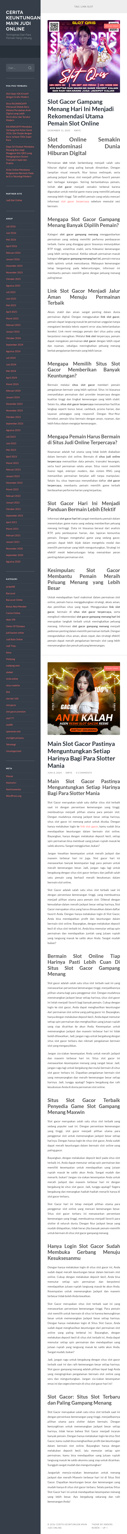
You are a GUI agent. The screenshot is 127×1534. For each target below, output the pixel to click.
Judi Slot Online (14, 200)
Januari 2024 (13, 397)
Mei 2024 (11, 371)
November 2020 (14, 548)
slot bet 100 (12, 698)
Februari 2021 (13, 535)
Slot (8, 691)
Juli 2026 (11, 226)
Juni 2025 (11, 298)
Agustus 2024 (13, 351)
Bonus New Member (16, 606)
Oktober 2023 (13, 417)
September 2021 (14, 515)
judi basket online (15, 632)
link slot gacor (89, 826)
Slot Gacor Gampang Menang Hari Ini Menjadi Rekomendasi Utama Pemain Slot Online (81, 112)
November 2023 (14, 410)
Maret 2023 (12, 463)
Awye (77, 130)
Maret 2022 (12, 489)
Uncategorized (13, 751)
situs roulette (13, 685)
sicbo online (12, 678)
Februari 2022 (13, 495)
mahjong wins (13, 665)
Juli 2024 (11, 357)
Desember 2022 (14, 482)
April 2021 (11, 522)
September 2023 (14, 423)
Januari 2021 (13, 541)
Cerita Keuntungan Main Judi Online (23, 21)
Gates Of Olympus (15, 626)
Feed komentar (13, 789)
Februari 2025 (13, 325)
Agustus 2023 (13, 430)
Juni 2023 (11, 443)
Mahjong (10, 659)
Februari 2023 (13, 469)
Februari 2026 (13, 252)
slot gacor (11, 705)
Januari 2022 (13, 502)
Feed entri (11, 782)
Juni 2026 (11, 232)
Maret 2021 (12, 528)
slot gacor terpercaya (75, 201)
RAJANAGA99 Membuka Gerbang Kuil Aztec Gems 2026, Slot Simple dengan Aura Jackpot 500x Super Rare (19, 133)
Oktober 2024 (13, 338)
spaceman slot (13, 731)
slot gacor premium (16, 711)
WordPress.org (13, 795)
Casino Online (13, 613)
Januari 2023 (13, 476)
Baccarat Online (14, 599)
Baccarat (10, 593)
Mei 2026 (11, 239)
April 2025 (11, 311)
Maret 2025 (12, 318)
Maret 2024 (12, 384)
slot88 (9, 724)
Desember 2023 (14, 403)
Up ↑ (105, 1528)
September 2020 (14, 555)
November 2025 (14, 272)
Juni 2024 (11, 364)
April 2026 (11, 246)
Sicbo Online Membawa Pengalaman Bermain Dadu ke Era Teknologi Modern (20, 173)
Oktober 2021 (13, 509)
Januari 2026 (13, 259)
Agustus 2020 (13, 561)
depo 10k (10, 619)
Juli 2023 (11, 436)
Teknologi (11, 744)
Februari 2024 (13, 390)
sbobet (9, 672)
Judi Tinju (11, 645)
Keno (8, 652)
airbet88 (10, 586)
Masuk (9, 776)
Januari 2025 (13, 331)
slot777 (10, 718)
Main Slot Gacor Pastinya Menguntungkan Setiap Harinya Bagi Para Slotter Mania (81, 754)
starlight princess (15, 737)
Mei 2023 (11, 449)
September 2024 (14, 344)
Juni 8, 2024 (55, 772)
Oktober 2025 (13, 279)
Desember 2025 (14, 265)
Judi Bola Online (14, 639)
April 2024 (11, 377)
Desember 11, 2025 (59, 130)
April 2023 (11, 456)
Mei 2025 (11, 305)
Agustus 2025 (13, 285)
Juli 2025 (11, 292)
